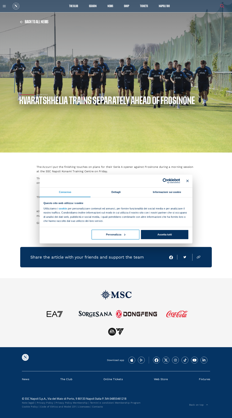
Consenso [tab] (65, 191)
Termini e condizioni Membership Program (115, 402)
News (25, 379)
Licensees (84, 406)
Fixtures (204, 379)
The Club (66, 379)
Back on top (196, 404)
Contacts (97, 406)
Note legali (28, 402)
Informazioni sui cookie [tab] (167, 191)
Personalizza (113, 234)
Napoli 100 (164, 6)
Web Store (161, 379)
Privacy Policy (45, 402)
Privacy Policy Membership (72, 402)
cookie (63, 208)
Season (93, 6)
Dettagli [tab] (116, 191)
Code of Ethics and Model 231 (58, 406)
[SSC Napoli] (16, 6)
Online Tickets (113, 379)
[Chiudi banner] (187, 181)
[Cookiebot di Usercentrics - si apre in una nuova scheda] (165, 180)
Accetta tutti (164, 234)
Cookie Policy (30, 406)
